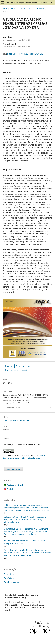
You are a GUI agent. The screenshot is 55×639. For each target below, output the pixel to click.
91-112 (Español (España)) (17, 370)
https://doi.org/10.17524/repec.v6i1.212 (25, 54)
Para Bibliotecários (11, 582)
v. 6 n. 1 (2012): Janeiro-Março (32, 9)
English (10, 489)
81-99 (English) (24, 366)
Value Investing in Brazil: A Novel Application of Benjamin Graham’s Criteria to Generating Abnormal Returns (25, 519)
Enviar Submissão (13, 469)
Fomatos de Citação (12, 408)
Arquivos (13, 9)
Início (5, 9)
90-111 (9, 366)
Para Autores (9, 578)
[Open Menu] (2, 2)
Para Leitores (9, 574)
